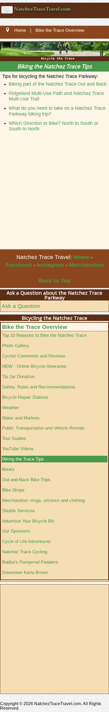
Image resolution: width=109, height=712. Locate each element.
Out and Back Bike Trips (26, 479)
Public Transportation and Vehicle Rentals (43, 428)
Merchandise (86, 265)
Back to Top (54, 280)
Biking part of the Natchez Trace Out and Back (58, 84)
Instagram (50, 265)
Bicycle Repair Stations (25, 397)
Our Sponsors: (16, 531)
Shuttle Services (18, 510)
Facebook (19, 265)
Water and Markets (21, 418)
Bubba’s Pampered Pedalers (30, 562)
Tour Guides (14, 438)
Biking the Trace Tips (23, 459)
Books (8, 469)
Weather (10, 407)
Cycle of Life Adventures (26, 541)
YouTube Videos (18, 448)
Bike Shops (13, 490)
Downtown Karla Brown (25, 572)
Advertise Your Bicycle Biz (28, 521)
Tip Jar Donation (18, 376)
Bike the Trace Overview (34, 327)
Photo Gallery (15, 345)
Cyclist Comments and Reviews (33, 356)
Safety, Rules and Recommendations (38, 387)
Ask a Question (21, 306)
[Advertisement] (54, 192)
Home (81, 257)
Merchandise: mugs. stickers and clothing (43, 500)
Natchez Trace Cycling (24, 551)
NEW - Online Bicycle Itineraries (34, 366)
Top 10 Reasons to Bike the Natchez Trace (44, 335)
